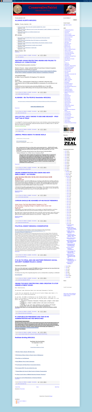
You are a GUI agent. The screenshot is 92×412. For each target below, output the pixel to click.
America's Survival (68, 34)
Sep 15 (68, 201)
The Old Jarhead (68, 113)
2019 (66, 157)
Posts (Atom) (22, 388)
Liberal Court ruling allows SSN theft (24, 279)
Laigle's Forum (67, 76)
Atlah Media (67, 42)
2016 (66, 162)
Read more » (17, 52)
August (67, 266)
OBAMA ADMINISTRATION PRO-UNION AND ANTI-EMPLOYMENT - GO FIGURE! (32, 173)
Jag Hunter (67, 72)
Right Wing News (68, 99)
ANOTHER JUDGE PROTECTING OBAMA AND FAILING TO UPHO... (71, 228)
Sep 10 (68, 209)
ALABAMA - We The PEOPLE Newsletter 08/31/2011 (33, 97)
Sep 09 (68, 210)
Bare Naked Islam (68, 43)
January (67, 277)
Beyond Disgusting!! (18, 274)
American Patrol (67, 38)
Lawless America (68, 78)
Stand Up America (68, 102)
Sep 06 (68, 215)
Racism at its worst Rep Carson (23, 222)
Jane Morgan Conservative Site (70, 74)
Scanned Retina (67, 101)
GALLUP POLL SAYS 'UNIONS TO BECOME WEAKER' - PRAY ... (71, 235)
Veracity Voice (67, 120)
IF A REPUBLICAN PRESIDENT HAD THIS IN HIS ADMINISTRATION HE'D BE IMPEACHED (32, 317)
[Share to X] (43, 55)
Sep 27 (68, 182)
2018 (66, 159)
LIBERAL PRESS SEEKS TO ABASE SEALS (30, 134)
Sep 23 (68, 188)
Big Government (67, 46)
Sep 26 (68, 183)
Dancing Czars (67, 57)
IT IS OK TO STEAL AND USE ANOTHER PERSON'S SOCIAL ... (71, 252)
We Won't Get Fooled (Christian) (70, 122)
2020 (66, 155)
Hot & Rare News (68, 69)
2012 (66, 168)
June (67, 269)
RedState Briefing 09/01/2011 (25, 337)
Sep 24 (68, 187)
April (67, 272)
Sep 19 (68, 195)
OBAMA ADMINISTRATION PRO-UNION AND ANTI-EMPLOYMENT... (71, 241)
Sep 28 (68, 180)
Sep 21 (68, 191)
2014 (66, 165)
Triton (18, 402)
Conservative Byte (68, 54)
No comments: (34, 55)
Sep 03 (68, 220)
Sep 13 (68, 204)
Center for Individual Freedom (70, 49)
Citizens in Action (68, 50)
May (66, 270)
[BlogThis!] (42, 55)
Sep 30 (68, 177)
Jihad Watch (67, 75)
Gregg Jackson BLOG (68, 68)
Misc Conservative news (22, 112)
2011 (66, 170)
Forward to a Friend (37, 347)
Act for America (67, 31)
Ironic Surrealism (68, 71)
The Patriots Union (68, 114)
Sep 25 (68, 185)
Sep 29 (68, 179)
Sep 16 (68, 199)
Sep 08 (68, 212)
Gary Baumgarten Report (69, 67)
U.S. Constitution (68, 118)
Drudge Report (67, 60)
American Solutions (68, 39)
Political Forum (67, 97)
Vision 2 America (68, 121)
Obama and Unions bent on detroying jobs (25, 313)
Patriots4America (68, 95)
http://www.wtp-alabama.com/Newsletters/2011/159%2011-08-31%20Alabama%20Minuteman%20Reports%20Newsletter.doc (37, 101)
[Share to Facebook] (44, 55)
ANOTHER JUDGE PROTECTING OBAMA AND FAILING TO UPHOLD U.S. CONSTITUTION (35, 61)
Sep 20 (68, 193)
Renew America (67, 98)
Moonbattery (67, 82)
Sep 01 (68, 223)
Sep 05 (68, 217)
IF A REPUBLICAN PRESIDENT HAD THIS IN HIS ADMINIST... (71, 260)
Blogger (51, 396)
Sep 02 (68, 221)
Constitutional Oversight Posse (70, 56)
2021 (66, 154)
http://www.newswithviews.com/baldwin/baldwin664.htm (27, 327)
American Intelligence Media (70, 35)
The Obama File (67, 111)
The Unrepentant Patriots (69, 117)
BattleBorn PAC (67, 45)
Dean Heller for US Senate (69, 58)
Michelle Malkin (67, 80)
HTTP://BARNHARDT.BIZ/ (21, 141)
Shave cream (69, 294)
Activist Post (67, 32)
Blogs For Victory (68, 47)
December (68, 171)
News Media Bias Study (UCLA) (70, 86)
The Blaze (66, 108)
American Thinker (68, 40)
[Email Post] (38, 55)
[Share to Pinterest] (45, 55)
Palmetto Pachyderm (68, 89)
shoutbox (68, 295)
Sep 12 (68, 206)
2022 (66, 152)
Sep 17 (68, 198)
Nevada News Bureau (69, 83)
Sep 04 (68, 218)
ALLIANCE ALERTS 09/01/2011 (25, 20)
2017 (66, 160)
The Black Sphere (68, 106)
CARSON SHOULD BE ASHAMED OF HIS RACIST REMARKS (36, 200)
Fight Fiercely (67, 64)
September (68, 176)
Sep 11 (68, 207)
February (67, 275)
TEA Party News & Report (69, 105)
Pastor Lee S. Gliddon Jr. (21, 401)
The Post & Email (68, 115)
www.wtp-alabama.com (37, 106)
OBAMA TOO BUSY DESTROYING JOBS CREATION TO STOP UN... (70, 256)
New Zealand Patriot (68, 85)
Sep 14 (68, 202)
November (68, 173)
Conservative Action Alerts (69, 53)
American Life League (69, 36)
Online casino (66, 293)
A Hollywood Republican (69, 29)
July (66, 267)
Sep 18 (68, 196)
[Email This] (40, 55)
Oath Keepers (67, 87)
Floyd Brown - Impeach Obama (70, 65)
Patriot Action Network (69, 90)
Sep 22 (68, 190)
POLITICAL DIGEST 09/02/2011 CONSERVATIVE (31, 226)
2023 (66, 151)
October (67, 174)
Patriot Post (67, 94)
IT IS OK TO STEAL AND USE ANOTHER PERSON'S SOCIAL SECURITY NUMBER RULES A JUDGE (36, 261)
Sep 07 (68, 214)
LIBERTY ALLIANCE (68, 79)
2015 (66, 163)
